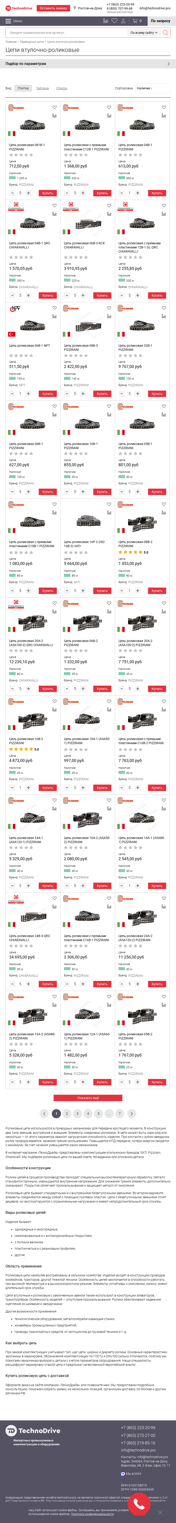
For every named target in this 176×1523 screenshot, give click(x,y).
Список (61, 88)
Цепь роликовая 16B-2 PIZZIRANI (26, 741)
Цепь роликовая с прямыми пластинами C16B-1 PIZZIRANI (86, 938)
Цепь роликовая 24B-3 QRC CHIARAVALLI (29, 938)
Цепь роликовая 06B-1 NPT (29, 345)
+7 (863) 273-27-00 (138, 1435)
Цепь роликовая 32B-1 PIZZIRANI (135, 347)
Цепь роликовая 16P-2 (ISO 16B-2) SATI (84, 544)
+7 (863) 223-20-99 (120, 4)
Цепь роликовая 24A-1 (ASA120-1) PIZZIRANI (26, 840)
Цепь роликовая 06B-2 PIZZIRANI (81, 643)
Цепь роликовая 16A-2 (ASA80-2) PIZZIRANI (32, 1036)
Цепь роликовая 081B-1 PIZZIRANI (27, 147)
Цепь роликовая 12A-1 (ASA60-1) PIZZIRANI (87, 1036)
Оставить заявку (53, 8)
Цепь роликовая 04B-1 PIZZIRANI (135, 147)
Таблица (42, 88)
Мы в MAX (133, 1473)
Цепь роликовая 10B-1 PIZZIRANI (81, 446)
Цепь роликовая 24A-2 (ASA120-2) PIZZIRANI (135, 938)
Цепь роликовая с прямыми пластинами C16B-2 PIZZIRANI (141, 741)
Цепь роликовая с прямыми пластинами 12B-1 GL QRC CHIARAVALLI (139, 247)
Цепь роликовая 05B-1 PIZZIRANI (135, 446)
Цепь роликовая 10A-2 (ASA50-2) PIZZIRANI (87, 840)
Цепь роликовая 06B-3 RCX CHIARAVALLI (84, 245)
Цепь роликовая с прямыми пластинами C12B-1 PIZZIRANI (86, 147)
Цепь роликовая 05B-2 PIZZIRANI (135, 1036)
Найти (165, 33)
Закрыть (160, 1512)
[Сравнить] (54, 115)
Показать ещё (88, 1098)
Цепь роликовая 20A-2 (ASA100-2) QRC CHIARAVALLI (31, 643)
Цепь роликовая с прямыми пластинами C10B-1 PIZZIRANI (31, 544)
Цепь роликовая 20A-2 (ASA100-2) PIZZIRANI (135, 643)
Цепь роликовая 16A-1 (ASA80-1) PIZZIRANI (141, 840)
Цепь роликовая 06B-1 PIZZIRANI (26, 446)
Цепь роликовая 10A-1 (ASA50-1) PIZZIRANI (87, 741)
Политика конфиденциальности (92, 1514)
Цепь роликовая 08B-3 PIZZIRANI (81, 347)
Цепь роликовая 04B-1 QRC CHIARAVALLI (29, 245)
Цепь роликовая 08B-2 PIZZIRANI (135, 544)
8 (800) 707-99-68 (119, 8)
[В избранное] (54, 107)
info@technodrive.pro (155, 8)
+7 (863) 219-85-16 (138, 1442)
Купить (47, 193)
